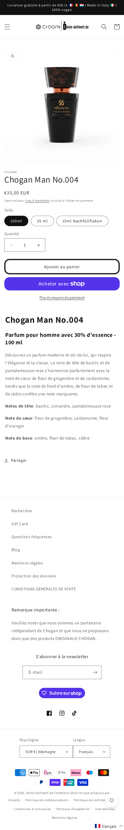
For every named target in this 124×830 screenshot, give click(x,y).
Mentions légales (27, 563)
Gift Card (20, 523)
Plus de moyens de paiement (62, 297)
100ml (16, 221)
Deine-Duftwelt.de (39, 793)
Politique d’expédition (73, 809)
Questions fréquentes (32, 536)
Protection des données (34, 576)
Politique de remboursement (46, 800)
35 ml (42, 221)
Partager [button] (19, 460)
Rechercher (22, 510)
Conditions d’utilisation (32, 809)
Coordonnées (105, 809)
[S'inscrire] (95, 672)
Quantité (11, 233)
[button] (7, 26)
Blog (16, 549)
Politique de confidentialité (95, 800)
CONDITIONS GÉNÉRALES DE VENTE (44, 588)
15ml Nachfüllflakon (82, 221)
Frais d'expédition (37, 200)
